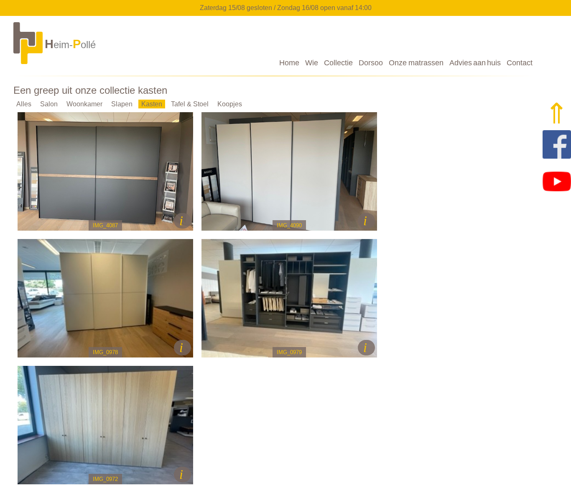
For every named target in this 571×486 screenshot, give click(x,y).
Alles (23, 104)
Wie (311, 63)
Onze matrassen (416, 63)
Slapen (122, 104)
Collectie (338, 63)
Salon (49, 104)
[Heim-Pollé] (55, 63)
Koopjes (229, 104)
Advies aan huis (475, 63)
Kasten (151, 104)
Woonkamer (84, 104)
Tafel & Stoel (190, 104)
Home (289, 63)
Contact (520, 63)
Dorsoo (371, 63)
